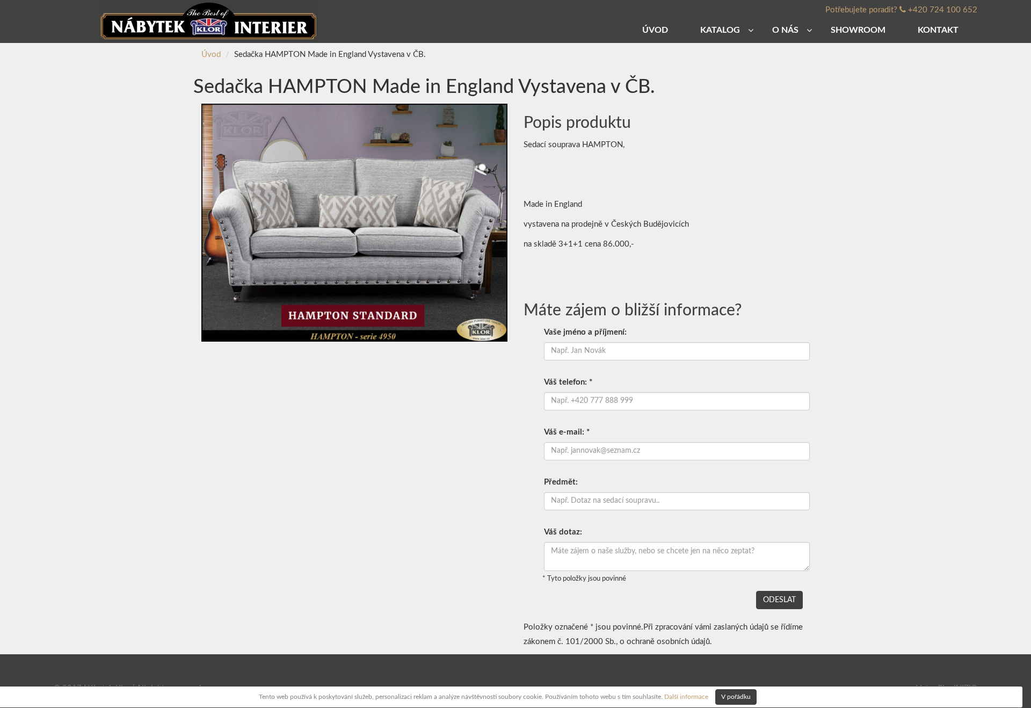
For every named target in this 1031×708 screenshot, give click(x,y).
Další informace (686, 696)
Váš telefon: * (568, 382)
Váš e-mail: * (567, 432)
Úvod (211, 54)
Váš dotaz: (563, 532)
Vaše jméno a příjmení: (585, 332)
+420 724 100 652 (942, 10)
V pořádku (736, 696)
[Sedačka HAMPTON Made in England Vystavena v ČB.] (354, 222)
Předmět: (561, 482)
